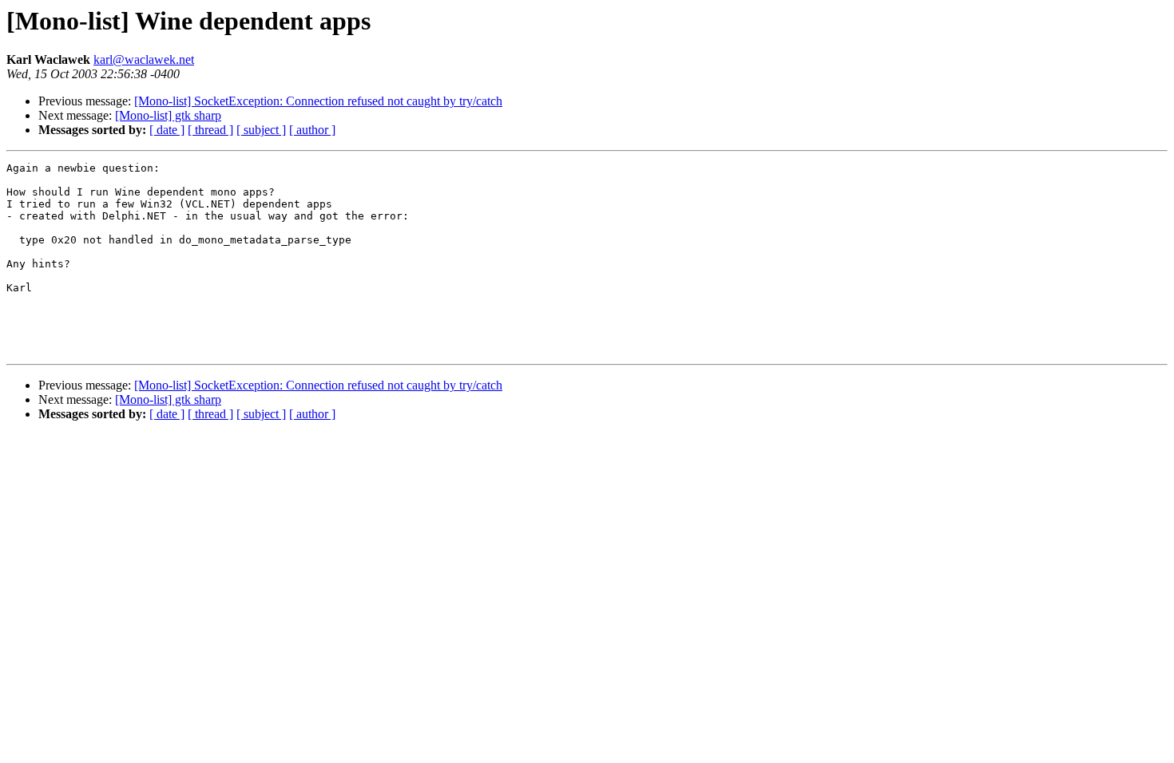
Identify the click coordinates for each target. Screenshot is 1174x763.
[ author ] (312, 129)
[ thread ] (210, 129)
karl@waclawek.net (143, 59)
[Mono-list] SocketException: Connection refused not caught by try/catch (318, 101)
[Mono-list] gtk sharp (168, 115)
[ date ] (166, 129)
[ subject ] (261, 129)
